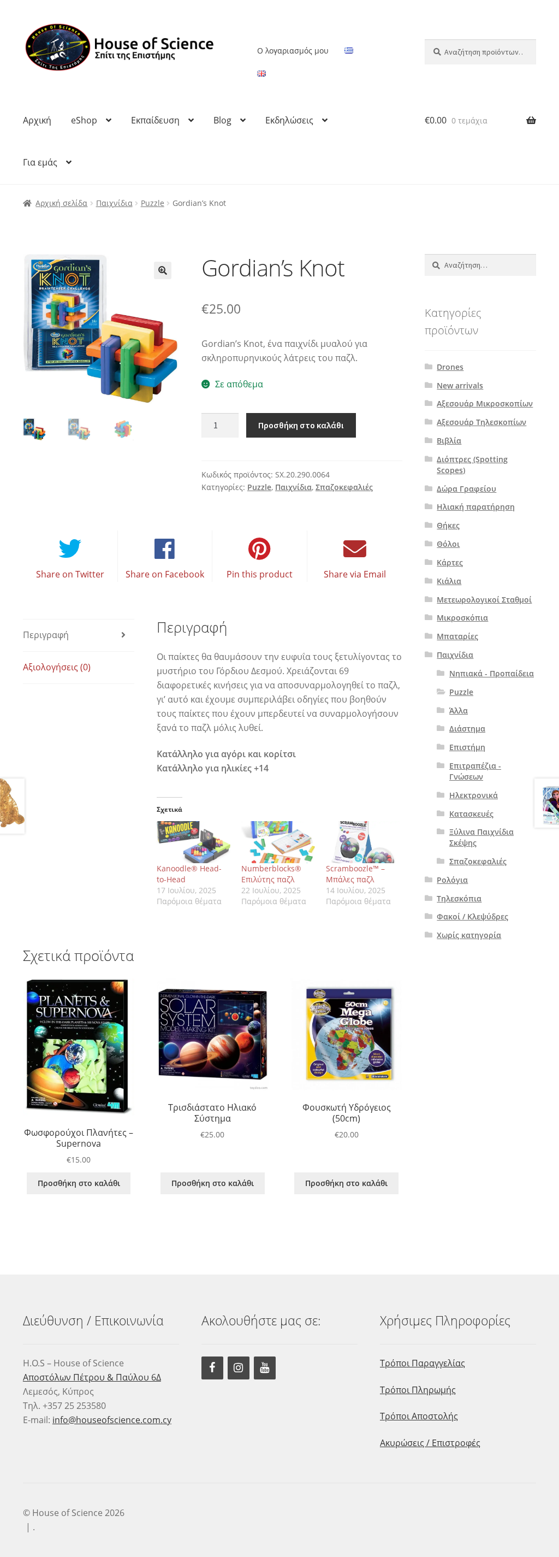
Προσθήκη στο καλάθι (300, 425)
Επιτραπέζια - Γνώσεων (475, 771)
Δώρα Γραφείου (466, 488)
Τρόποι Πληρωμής (418, 1390)
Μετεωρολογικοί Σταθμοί (484, 599)
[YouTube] (265, 1368)
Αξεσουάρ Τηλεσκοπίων (481, 422)
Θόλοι (448, 544)
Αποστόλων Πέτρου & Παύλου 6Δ (92, 1377)
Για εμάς (40, 162)
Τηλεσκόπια (459, 898)
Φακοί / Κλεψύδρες (472, 916)
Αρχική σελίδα (61, 203)
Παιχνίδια (114, 203)
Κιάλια (449, 581)
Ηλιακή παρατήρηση (476, 507)
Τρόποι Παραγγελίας (422, 1363)
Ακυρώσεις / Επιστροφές (430, 1443)
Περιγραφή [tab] (46, 635)
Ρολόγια (452, 880)
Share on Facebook (165, 574)
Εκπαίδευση (155, 120)
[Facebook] (212, 1368)
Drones (450, 367)
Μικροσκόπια (462, 617)
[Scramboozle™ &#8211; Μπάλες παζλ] (363, 842)
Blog (222, 120)
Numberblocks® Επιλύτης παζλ (271, 873)
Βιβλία (449, 440)
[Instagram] (238, 1368)
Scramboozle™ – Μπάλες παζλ (355, 873)
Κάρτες (450, 562)
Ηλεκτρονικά (473, 795)
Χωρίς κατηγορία (469, 935)
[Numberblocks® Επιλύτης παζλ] (278, 842)
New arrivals (460, 385)
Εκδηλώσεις (289, 120)
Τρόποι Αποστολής (419, 1416)
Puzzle (152, 203)
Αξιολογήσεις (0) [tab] (57, 667)
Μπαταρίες (457, 636)
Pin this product (260, 574)
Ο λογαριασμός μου (293, 50)
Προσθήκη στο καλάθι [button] (79, 1183)
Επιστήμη (467, 747)
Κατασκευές (471, 814)
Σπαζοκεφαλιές (344, 487)
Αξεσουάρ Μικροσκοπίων (485, 403)
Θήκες (448, 525)
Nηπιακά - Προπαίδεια (491, 673)
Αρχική (37, 120)
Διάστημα (467, 728)
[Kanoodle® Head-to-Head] (193, 842)
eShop (84, 120)
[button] (162, 270)
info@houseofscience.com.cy (111, 1420)
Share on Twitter (70, 574)
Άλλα (458, 710)
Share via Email (355, 574)
